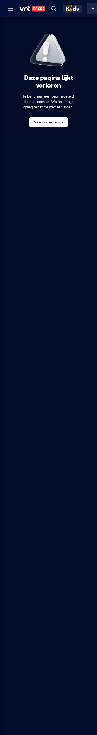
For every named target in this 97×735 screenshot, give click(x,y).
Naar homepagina (48, 122)
